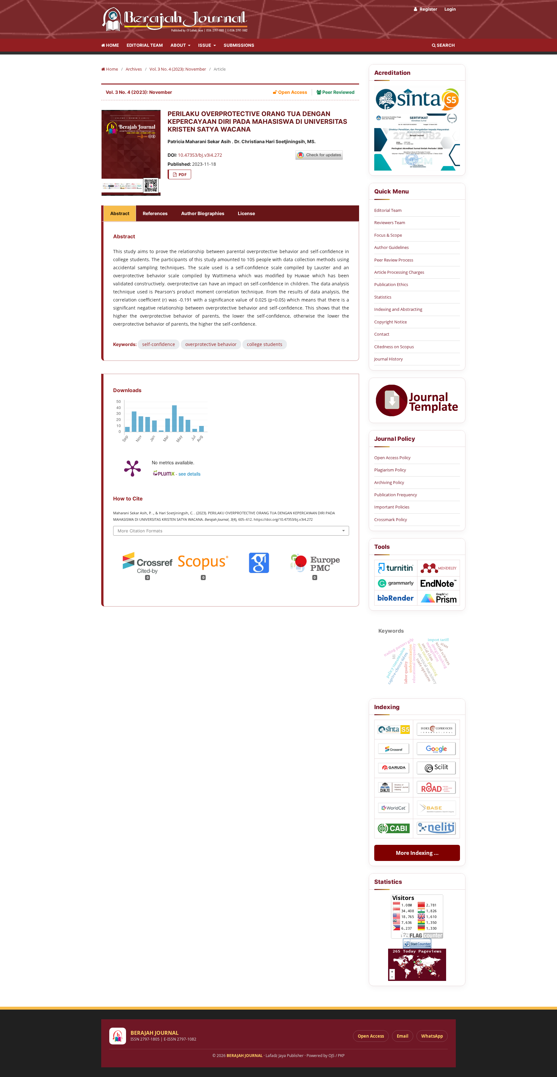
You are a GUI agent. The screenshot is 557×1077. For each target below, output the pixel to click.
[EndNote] (439, 583)
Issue (205, 45)
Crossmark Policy (390, 519)
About (179, 45)
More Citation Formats (140, 530)
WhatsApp (432, 1036)
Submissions (239, 45)
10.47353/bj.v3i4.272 (200, 155)
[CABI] (394, 828)
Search (445, 45)
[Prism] (439, 598)
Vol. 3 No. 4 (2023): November (178, 69)
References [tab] (155, 213)
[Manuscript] (417, 400)
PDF (182, 174)
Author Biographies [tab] (202, 213)
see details (189, 473)
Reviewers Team (389, 222)
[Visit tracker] (417, 965)
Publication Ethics (391, 284)
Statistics (382, 297)
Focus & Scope (388, 235)
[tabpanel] (231, 291)
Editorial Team (145, 45)
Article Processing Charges (399, 272)
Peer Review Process (393, 260)
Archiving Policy (389, 482)
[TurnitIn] (396, 568)
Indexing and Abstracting (398, 309)
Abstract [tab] (119, 213)
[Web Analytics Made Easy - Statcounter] (417, 944)
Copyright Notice (390, 322)
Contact (381, 334)
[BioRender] (396, 598)
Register (428, 9)
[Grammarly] (396, 583)
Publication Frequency (395, 495)
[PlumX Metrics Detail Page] (132, 468)
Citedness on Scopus (394, 347)
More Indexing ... (417, 852)
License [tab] (246, 213)
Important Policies (391, 507)
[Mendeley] (439, 568)
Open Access (371, 1036)
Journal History (388, 359)
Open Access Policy (392, 457)
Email (402, 1036)
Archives (134, 69)
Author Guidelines (391, 247)
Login (450, 9)
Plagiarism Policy (390, 470)
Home (112, 45)
